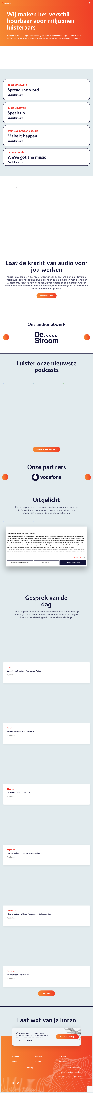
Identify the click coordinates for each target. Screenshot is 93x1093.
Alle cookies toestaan (73, 562)
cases (14, 1061)
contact (61, 1061)
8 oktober (11, 971)
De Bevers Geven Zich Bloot (18, 792)
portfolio (62, 1056)
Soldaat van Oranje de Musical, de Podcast (24, 671)
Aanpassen (45, 562)
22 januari (11, 849)
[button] (6, 336)
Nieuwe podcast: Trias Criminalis (20, 731)
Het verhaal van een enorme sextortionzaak (25, 853)
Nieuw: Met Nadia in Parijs (18, 974)
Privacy (30, 1067)
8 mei (9, 728)
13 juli (9, 667)
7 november (12, 910)
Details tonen (78, 557)
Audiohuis (11, 675)
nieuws (38, 1061)
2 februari (11, 789)
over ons (15, 1056)
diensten (38, 1056)
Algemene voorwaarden (71, 1072)
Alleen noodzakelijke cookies (20, 562)
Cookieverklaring (74, 1067)
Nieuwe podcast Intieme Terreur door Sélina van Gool (29, 914)
